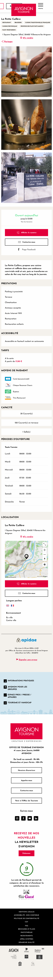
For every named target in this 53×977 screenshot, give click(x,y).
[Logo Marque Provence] (26, 950)
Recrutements (26, 935)
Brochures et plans (26, 929)
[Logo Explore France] (39, 950)
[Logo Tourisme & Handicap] (39, 957)
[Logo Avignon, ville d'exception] (13, 950)
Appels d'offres (26, 939)
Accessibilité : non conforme (26, 915)
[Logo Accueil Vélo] (20, 964)
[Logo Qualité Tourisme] (33, 964)
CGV (26, 921)
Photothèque (26, 932)
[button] (26, 71)
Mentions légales (26, 911)
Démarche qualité (26, 942)
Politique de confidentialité (26, 918)
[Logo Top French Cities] (13, 957)
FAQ (26, 925)
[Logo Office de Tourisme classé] (26, 957)
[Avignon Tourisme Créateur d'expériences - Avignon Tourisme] (23, 10)
